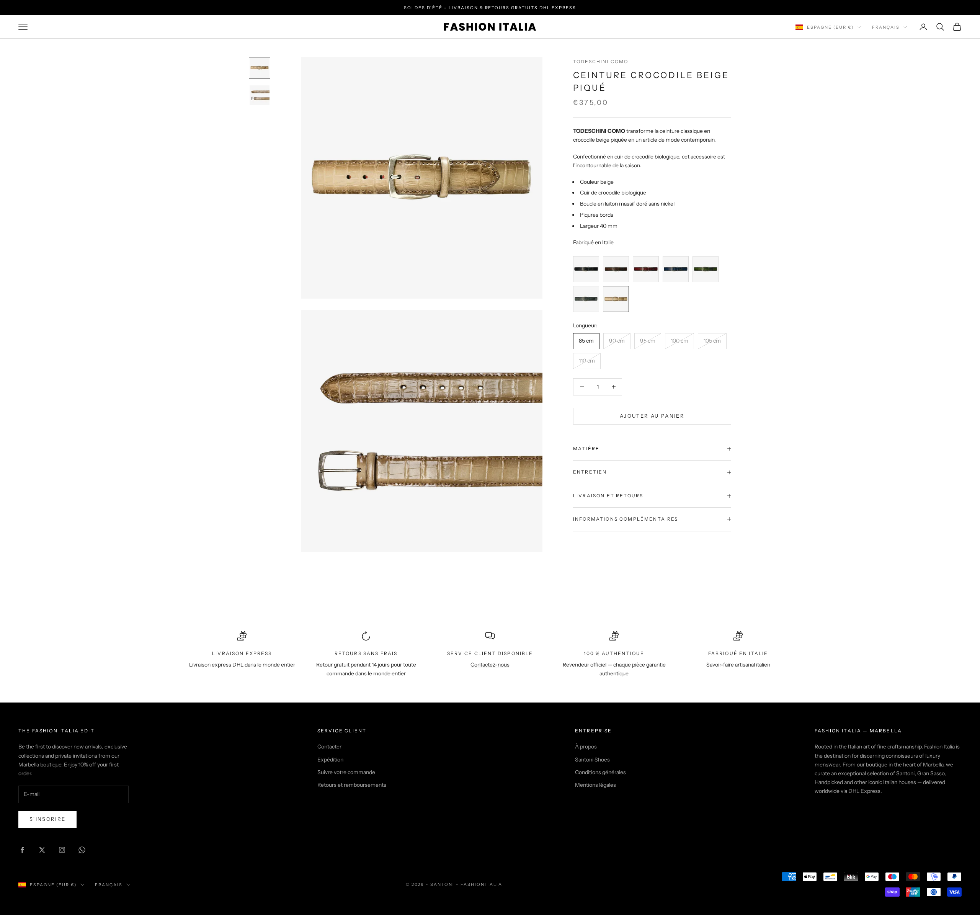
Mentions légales (595, 784)
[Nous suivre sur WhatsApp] (82, 850)
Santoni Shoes (592, 759)
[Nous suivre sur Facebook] (22, 850)
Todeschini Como (600, 61)
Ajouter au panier (652, 416)
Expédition (330, 759)
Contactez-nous (490, 664)
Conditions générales (600, 772)
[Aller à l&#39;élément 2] (259, 95)
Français (886, 27)
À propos (586, 746)
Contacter (329, 746)
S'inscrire (47, 819)
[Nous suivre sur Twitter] (42, 850)
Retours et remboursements (351, 784)
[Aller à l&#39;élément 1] (259, 67)
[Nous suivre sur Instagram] (62, 850)
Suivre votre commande (346, 772)
